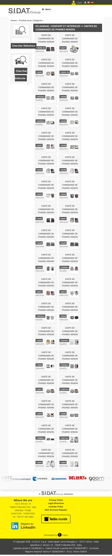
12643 (39, 194)
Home (14, 20)
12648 (39, 243)
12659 (39, 413)
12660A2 (40, 438)
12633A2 (40, 96)
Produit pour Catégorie (30, 20)
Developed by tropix (56, 535)
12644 (63, 194)
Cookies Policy (56, 506)
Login (79, 2)
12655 (39, 340)
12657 (39, 389)
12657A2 (64, 389)
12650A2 (64, 267)
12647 (63, 218)
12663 (39, 462)
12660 (63, 413)
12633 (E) (64, 72)
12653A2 (40, 316)
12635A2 (40, 121)
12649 (63, 243)
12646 (39, 218)
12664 (63, 462)
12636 (63, 121)
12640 (63, 169)
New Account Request (56, 509)
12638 (63, 145)
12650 (39, 267)
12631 (63, 47)
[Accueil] (24, 12)
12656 (39, 365)
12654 (63, 316)
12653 (63, 291)
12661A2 (64, 438)
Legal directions (56, 503)
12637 (39, 145)
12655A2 (64, 340)
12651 (39, 291)
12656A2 (64, 365)
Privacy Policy (56, 500)
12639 (39, 169)
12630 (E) (40, 47)
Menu (48, 9)
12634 (63, 96)
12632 (39, 72)
